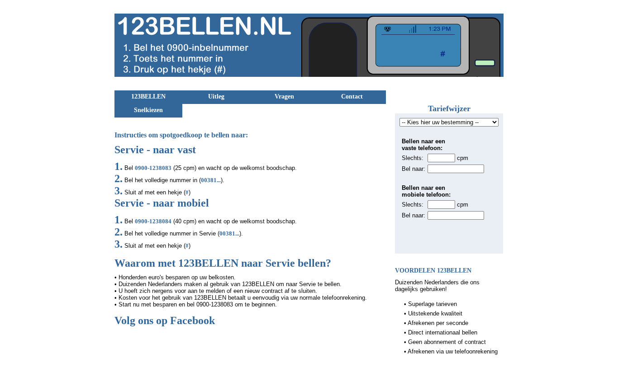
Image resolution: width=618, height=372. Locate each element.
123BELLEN (148, 96)
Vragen (284, 96)
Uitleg (216, 96)
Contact (352, 96)
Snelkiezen (148, 110)
